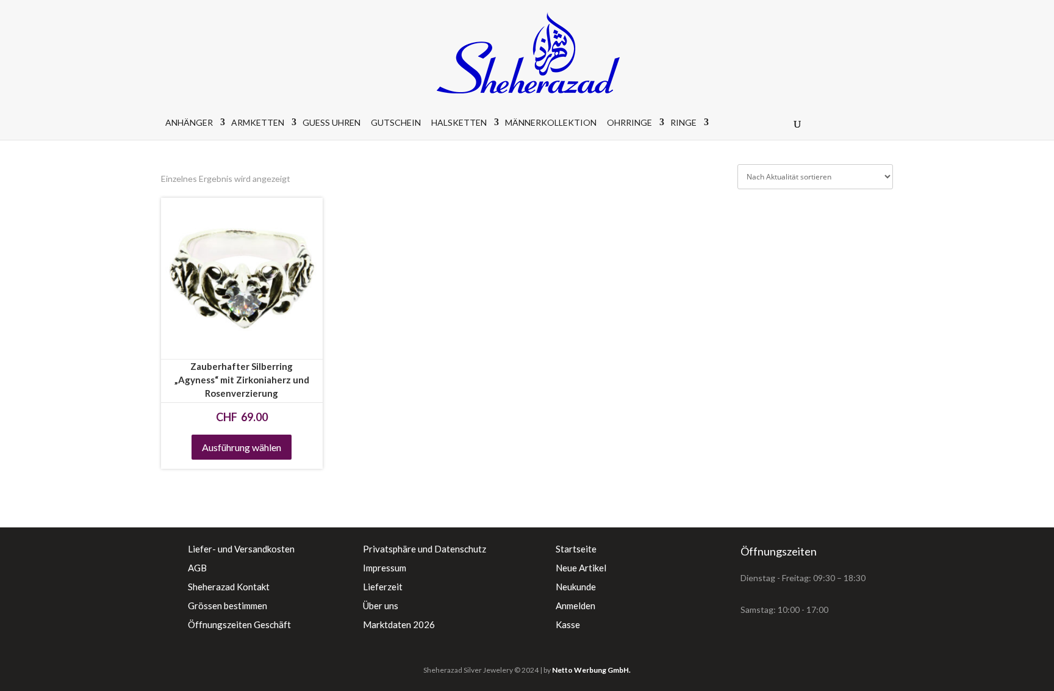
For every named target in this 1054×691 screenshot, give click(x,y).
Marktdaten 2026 (399, 624)
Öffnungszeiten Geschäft (239, 624)
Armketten (257, 122)
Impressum (384, 567)
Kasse (568, 624)
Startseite (576, 548)
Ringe (683, 122)
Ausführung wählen (241, 447)
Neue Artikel (581, 567)
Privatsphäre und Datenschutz (424, 548)
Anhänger (189, 122)
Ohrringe (629, 122)
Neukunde (576, 586)
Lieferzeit (383, 586)
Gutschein (396, 122)
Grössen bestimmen (227, 605)
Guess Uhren (331, 122)
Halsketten (459, 122)
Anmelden (575, 605)
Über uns (380, 605)
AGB (197, 567)
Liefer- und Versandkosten (241, 548)
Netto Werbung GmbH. (591, 670)
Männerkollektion (551, 122)
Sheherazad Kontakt (229, 586)
